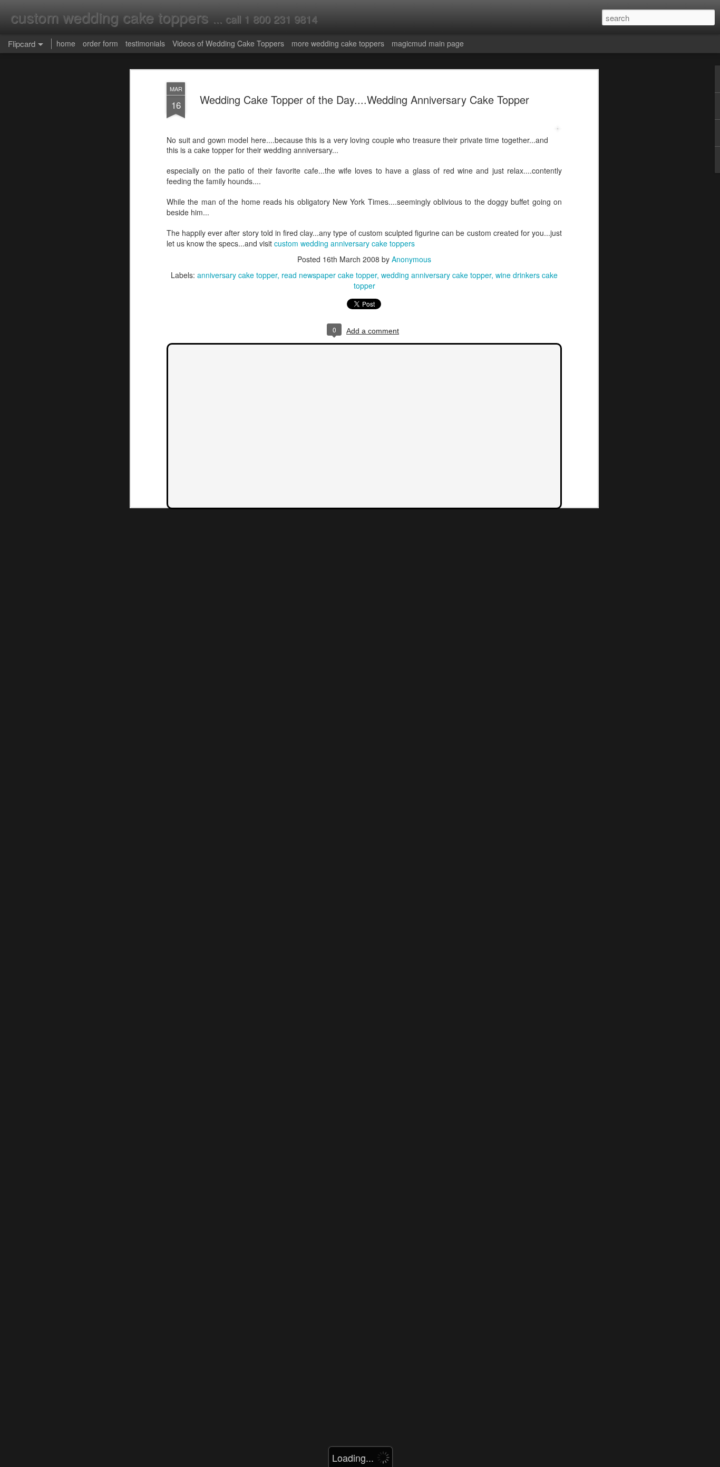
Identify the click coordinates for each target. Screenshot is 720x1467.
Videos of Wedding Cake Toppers (228, 43)
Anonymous (411, 259)
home (65, 43)
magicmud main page (428, 43)
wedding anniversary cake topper (436, 275)
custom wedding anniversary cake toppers (344, 243)
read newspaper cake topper (329, 275)
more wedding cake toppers (337, 43)
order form (100, 43)
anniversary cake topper (237, 275)
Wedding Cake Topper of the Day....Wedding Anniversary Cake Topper (364, 99)
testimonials (145, 43)
